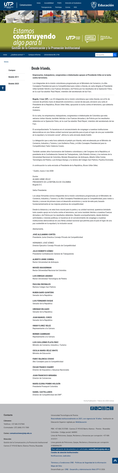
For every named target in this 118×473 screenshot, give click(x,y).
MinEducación (81, 422)
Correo (67, 7)
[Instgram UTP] (104, 408)
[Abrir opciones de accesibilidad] (3, 88)
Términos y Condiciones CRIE (62, 463)
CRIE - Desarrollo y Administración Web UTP (82, 469)
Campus (12, 70)
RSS (75, 7)
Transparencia (46, 7)
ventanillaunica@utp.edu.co (98, 449)
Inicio (39, 3)
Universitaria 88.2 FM (51, 55)
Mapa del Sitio (56, 466)
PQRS (59, 3)
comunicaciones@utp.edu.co (21, 433)
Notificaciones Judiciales (61, 456)
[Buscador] (115, 55)
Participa (58, 7)
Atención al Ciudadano (73, 3)
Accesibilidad (49, 3)
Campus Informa (34, 55)
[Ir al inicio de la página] (115, 460)
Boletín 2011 (14, 77)
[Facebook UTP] (92, 408)
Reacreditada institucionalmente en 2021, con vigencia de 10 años (76, 419)
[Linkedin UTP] (107, 408)
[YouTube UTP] (100, 408)
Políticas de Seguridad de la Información (90, 463)
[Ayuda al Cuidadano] (111, 408)
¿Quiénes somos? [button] (17, 55)
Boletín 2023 (14, 84)
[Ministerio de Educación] (102, 5)
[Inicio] (115, 461)
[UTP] (9, 5)
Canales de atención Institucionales (64, 452)
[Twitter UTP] (96, 408)
